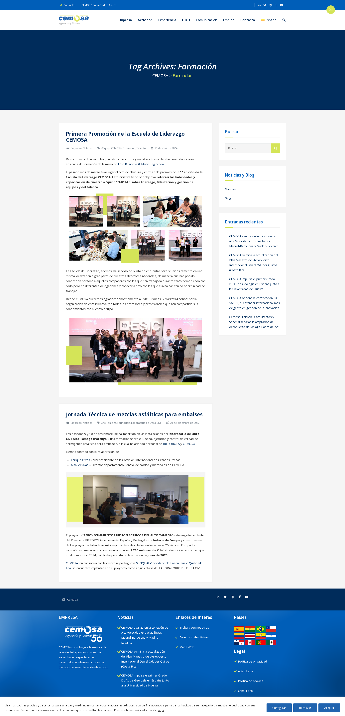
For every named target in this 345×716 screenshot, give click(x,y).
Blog (228, 198)
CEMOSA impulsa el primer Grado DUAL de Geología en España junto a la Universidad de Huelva (254, 284)
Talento (141, 148)
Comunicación (206, 20)
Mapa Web (186, 647)
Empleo (228, 20)
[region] (172, 706)
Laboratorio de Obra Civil (146, 423)
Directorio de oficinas (194, 637)
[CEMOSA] (74, 20)
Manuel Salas (79, 465)
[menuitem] (269, 20)
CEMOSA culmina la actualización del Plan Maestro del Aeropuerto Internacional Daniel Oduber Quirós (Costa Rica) (253, 262)
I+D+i (186, 20)
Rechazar (305, 708)
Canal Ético (245, 691)
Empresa (125, 20)
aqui (161, 710)
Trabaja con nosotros (194, 627)
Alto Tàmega (108, 423)
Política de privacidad (252, 661)
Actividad (145, 20)
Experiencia (167, 20)
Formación (129, 148)
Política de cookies (250, 681)
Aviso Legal (246, 671)
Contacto (68, 5)
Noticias (87, 148)
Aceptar (329, 708)
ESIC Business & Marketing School (141, 164)
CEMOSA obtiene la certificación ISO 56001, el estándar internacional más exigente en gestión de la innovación (254, 303)
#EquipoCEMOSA (111, 148)
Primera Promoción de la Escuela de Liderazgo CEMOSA (125, 136)
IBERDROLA (171, 444)
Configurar (279, 708)
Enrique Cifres (80, 460)
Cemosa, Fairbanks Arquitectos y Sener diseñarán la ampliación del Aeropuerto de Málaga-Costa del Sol (254, 322)
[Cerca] (340, 700)
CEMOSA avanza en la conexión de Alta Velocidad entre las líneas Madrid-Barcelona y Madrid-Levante (254, 241)
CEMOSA (189, 444)
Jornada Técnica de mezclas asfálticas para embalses (134, 414)
